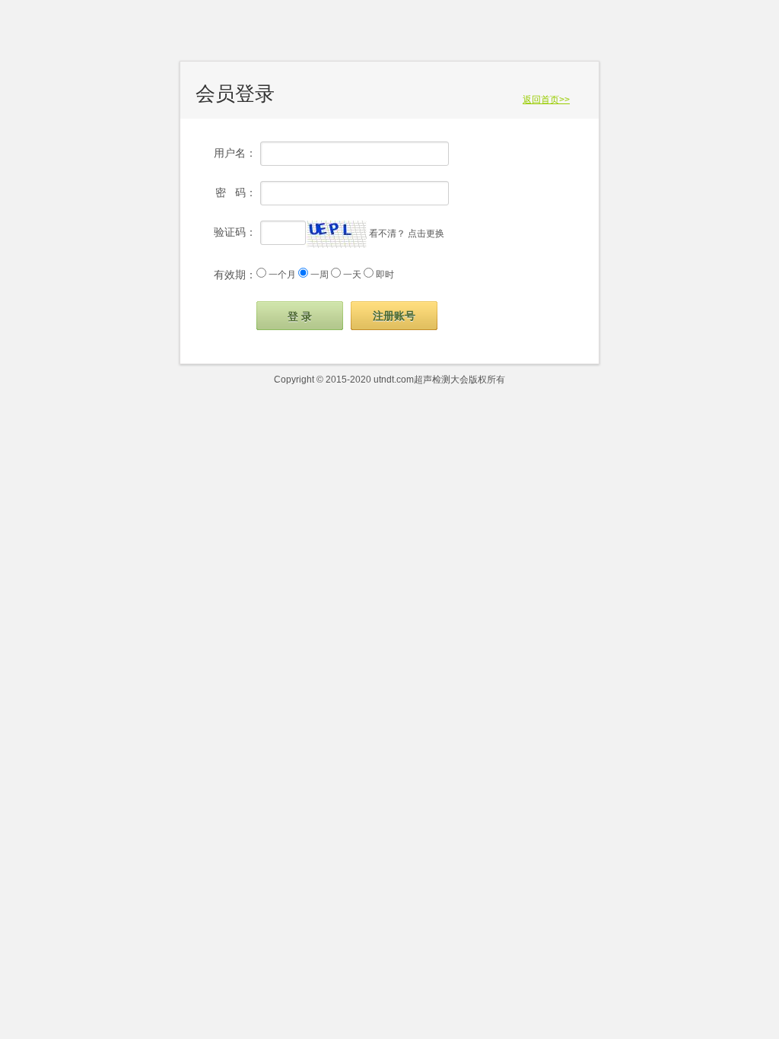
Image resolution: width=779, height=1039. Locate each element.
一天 (352, 274)
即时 (385, 274)
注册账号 (394, 316)
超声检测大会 (441, 379)
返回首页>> (546, 99)
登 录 (300, 316)
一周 (319, 274)
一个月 (282, 274)
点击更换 (426, 233)
